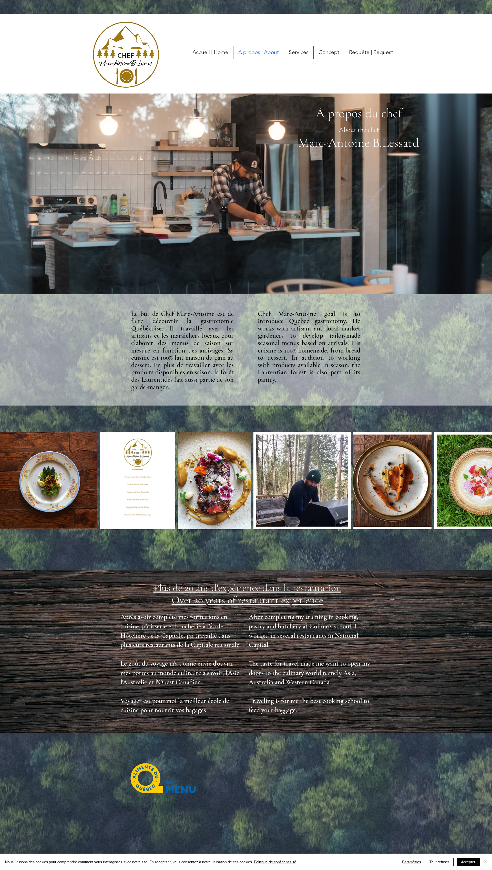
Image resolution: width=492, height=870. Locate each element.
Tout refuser (439, 861)
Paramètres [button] (411, 861)
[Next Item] (483, 481)
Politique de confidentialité (275, 861)
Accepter (468, 861)
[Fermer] (486, 862)
